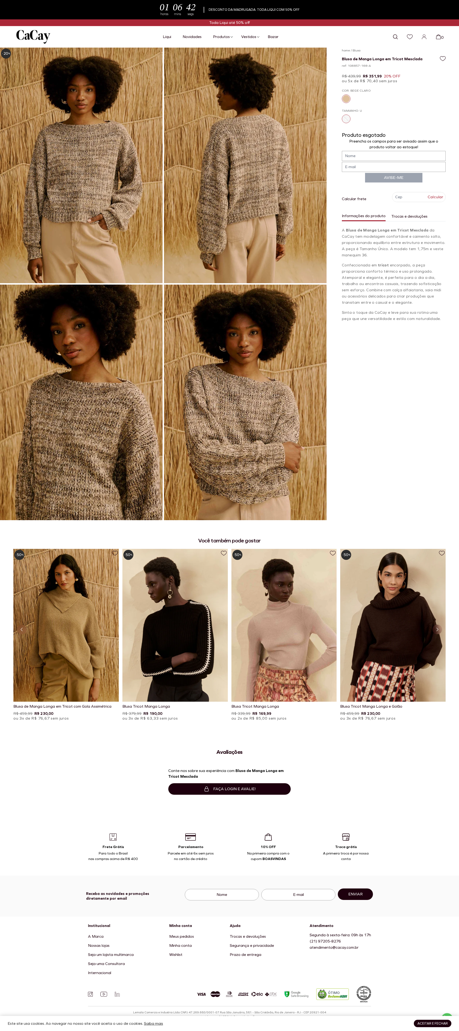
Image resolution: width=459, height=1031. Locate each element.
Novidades (192, 36)
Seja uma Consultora (106, 963)
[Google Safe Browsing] (296, 994)
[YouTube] (103, 994)
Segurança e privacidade (252, 945)
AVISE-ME (394, 177)
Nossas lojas (98, 945)
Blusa (357, 50)
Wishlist (175, 954)
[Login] (424, 37)
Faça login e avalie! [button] (234, 789)
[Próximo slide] (437, 629)
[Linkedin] (117, 994)
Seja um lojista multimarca (111, 954)
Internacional (99, 972)
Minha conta (180, 945)
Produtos (221, 36)
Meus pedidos (181, 936)
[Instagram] (90, 994)
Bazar (273, 36)
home (346, 50)
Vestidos (248, 36)
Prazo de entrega (245, 954)
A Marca (96, 936)
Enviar (355, 894)
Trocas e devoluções (409, 216)
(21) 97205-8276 (325, 941)
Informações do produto (364, 216)
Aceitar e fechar (432, 1023)
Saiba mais (153, 1023)
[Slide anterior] (22, 629)
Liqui (167, 36)
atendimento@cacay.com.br (334, 947)
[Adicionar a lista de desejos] (443, 58)
